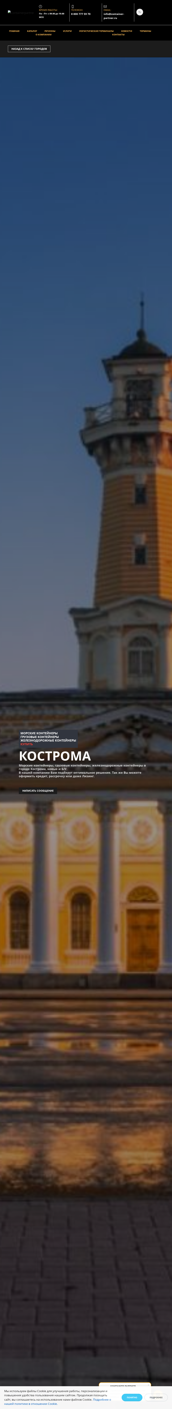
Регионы (50, 31)
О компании (44, 34)
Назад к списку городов (29, 48)
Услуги (67, 31)
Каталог (32, 31)
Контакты (118, 34)
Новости (126, 31)
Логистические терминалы (96, 31)
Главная (14, 31)
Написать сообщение (38, 790)
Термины (145, 31)
